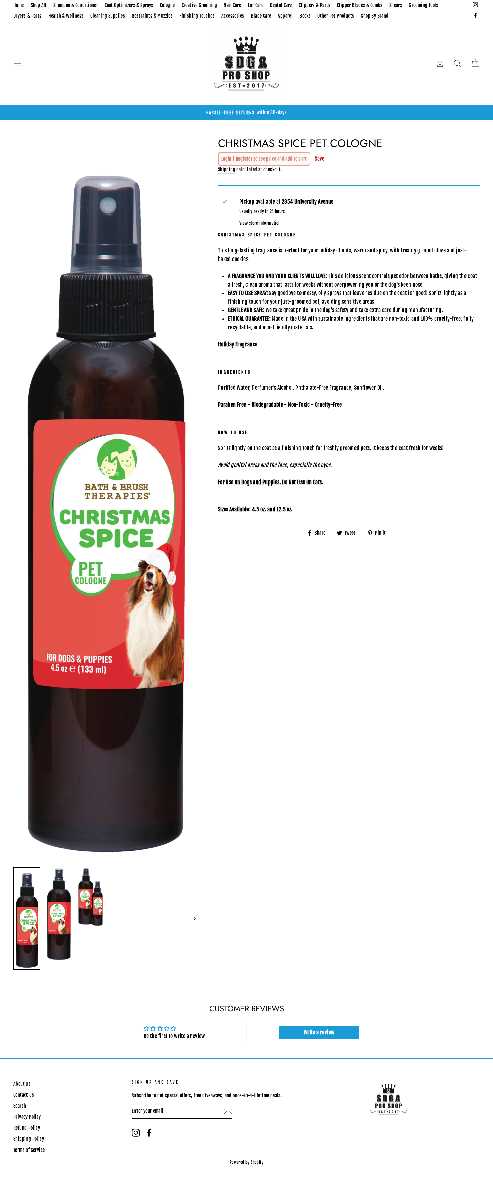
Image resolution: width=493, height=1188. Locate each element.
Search (19, 1106)
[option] (246, 112)
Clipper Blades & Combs (360, 5)
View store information (260, 223)
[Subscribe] (228, 1111)
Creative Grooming (199, 5)
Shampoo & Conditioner (75, 5)
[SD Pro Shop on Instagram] (136, 1133)
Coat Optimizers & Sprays (129, 5)
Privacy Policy (27, 1117)
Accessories (232, 16)
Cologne (167, 5)
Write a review (319, 1032)
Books (305, 16)
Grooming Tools (423, 5)
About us (22, 1084)
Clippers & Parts (314, 5)
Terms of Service (29, 1150)
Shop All (39, 5)
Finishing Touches (197, 16)
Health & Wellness (66, 16)
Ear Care (255, 5)
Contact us (23, 1095)
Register (244, 159)
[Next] (191, 918)
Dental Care (281, 5)
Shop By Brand (374, 16)
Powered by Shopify (246, 1162)
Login (226, 159)
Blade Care (261, 16)
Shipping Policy (28, 1139)
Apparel (285, 16)
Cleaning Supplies (107, 16)
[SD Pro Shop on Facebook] (149, 1133)
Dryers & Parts (27, 16)
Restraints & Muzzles (152, 16)
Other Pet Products (335, 16)
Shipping (226, 169)
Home (18, 5)
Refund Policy (26, 1128)
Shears (395, 5)
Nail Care (232, 5)
